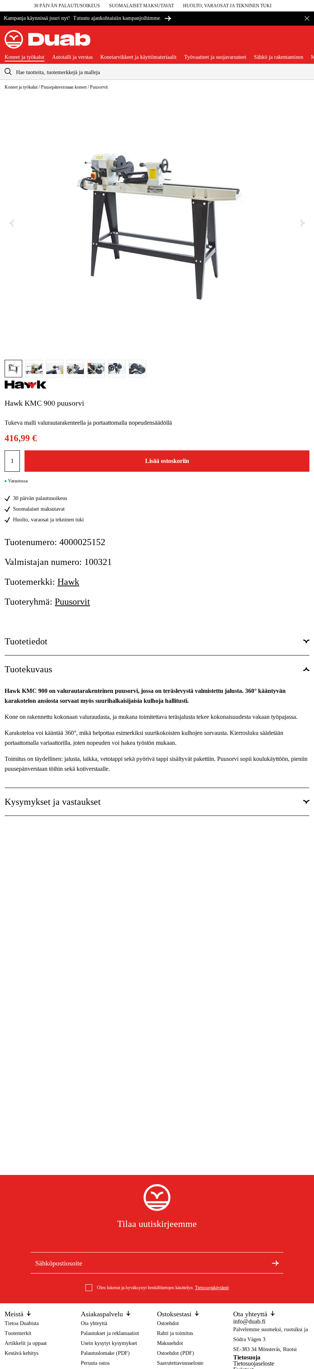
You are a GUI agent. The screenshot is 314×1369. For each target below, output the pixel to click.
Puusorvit (99, 87)
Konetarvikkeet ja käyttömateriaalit (138, 57)
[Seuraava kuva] (302, 223)
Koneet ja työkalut (24, 57)
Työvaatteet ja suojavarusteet (215, 57)
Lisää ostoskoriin (167, 461)
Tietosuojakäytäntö (212, 1287)
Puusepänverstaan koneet (64, 87)
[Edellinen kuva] (11, 223)
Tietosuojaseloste (253, 1363)
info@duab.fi (249, 1321)
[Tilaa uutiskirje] (275, 1263)
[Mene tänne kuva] (13, 368)
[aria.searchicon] (8, 71)
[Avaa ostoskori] (303, 42)
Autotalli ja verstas (72, 57)
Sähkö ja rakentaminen (278, 57)
